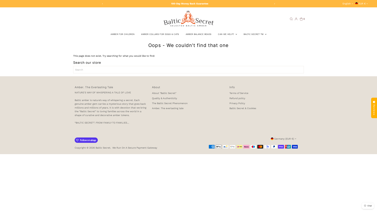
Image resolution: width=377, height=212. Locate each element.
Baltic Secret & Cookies (242, 108)
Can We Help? (226, 34)
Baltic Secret (103, 147)
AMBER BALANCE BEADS (198, 34)
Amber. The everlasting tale (167, 108)
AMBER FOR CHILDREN (122, 34)
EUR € (362, 3)
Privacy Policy (237, 103)
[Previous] (102, 3)
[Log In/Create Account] (296, 19)
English (347, 3)
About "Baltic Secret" (164, 93)
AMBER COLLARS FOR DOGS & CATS (160, 34)
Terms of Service (238, 93)
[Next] (274, 3)
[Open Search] (291, 19)
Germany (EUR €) (284, 138)
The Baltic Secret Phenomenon (170, 103)
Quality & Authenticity (164, 98)
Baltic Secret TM (254, 34)
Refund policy (237, 98)
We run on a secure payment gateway (134, 147)
